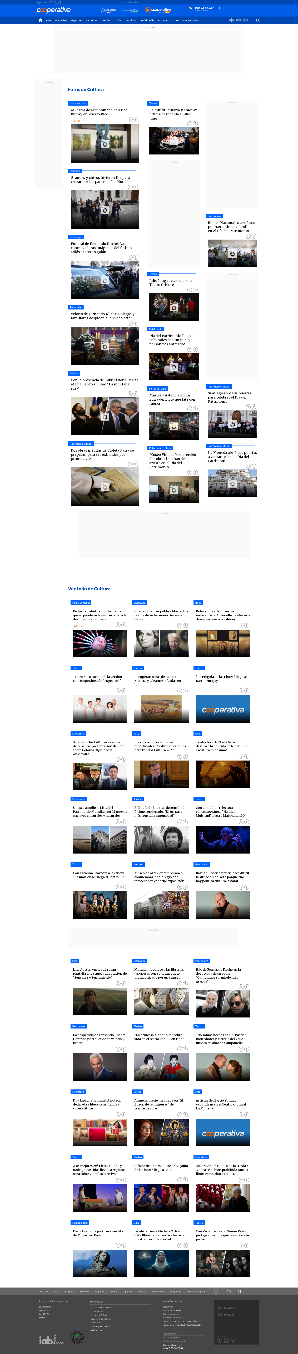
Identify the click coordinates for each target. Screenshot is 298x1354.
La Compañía (45, 1306)
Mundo (105, 20)
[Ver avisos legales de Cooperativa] (231, 23)
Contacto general (171, 1314)
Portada (44, 1291)
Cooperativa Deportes (101, 1318)
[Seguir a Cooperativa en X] (55, 2)
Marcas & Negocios (187, 20)
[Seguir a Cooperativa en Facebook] (51, 2)
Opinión (118, 20)
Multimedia (147, 20)
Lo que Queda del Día (100, 1326)
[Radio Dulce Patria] (108, 10)
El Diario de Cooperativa (101, 1307)
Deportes (76, 20)
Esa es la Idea (97, 1322)
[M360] (228, 1291)
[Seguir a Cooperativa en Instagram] (59, 2)
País (48, 20)
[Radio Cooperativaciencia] (130, 10)
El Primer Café (97, 1311)
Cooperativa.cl (170, 1333)
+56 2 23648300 (173, 1348)
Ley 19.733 (44, 1314)
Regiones (91, 20)
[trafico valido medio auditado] (77, 1343)
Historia (43, 1317)
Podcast (132, 20)
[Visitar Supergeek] (245, 23)
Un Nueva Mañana (99, 1315)
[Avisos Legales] (216, 1291)
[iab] (51, 1348)
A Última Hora (97, 1330)
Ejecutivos (44, 1310)
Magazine (61, 20)
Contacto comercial (172, 1310)
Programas (165, 20)
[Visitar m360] (238, 23)
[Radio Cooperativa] (158, 10)
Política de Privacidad (173, 1317)
